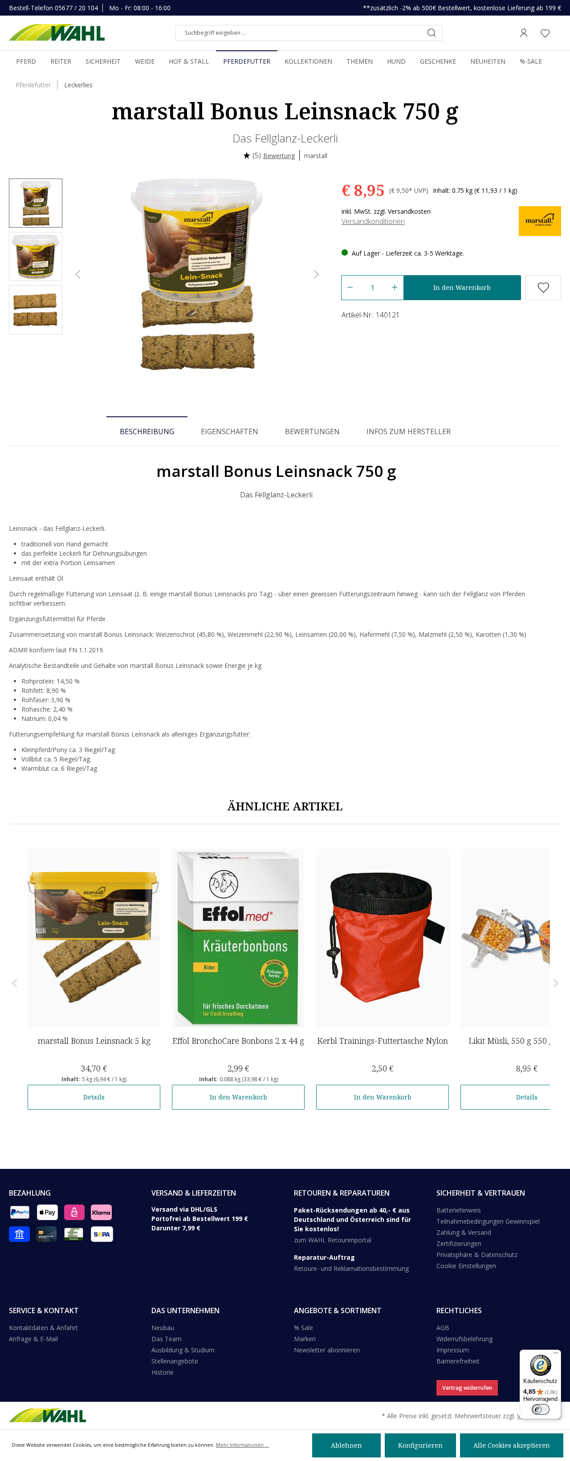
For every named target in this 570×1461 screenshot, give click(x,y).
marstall (315, 155)
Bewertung (279, 155)
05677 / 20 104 (76, 8)
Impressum (452, 1350)
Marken (305, 1339)
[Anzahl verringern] (349, 287)
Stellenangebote (174, 1361)
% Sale (303, 1327)
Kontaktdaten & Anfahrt (43, 1327)
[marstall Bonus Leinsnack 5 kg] (94, 938)
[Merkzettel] (545, 33)
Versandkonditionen (373, 221)
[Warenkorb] (558, 33)
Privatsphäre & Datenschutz (476, 1254)
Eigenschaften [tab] (229, 431)
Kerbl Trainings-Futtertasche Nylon (382, 1040)
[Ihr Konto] (523, 33)
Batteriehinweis (458, 1210)
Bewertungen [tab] (312, 431)
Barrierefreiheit (458, 1361)
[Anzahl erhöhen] (394, 287)
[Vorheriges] (78, 274)
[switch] (541, 1409)
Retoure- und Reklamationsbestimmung (351, 1268)
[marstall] (540, 220)
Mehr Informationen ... (242, 1445)
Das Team (166, 1339)
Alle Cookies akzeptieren (511, 1445)
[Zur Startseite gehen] (57, 33)
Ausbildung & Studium (183, 1350)
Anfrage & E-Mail (33, 1339)
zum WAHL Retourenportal (332, 1240)
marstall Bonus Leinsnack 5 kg (94, 1040)
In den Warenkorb (462, 287)
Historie (162, 1372)
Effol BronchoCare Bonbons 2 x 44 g (238, 1040)
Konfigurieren (420, 1445)
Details (94, 1097)
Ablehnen (346, 1445)
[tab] (146, 431)
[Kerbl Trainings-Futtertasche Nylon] (382, 938)
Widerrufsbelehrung (464, 1339)
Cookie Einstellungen (466, 1266)
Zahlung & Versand (463, 1232)
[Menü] (555, 1355)
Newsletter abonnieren (327, 1350)
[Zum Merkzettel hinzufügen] (543, 287)
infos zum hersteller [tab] (408, 431)
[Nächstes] (316, 274)
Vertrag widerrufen (467, 1388)
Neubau (162, 1327)
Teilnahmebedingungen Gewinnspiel (488, 1221)
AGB (442, 1327)
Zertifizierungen (458, 1243)
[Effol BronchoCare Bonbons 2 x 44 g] (238, 938)
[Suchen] (431, 33)
